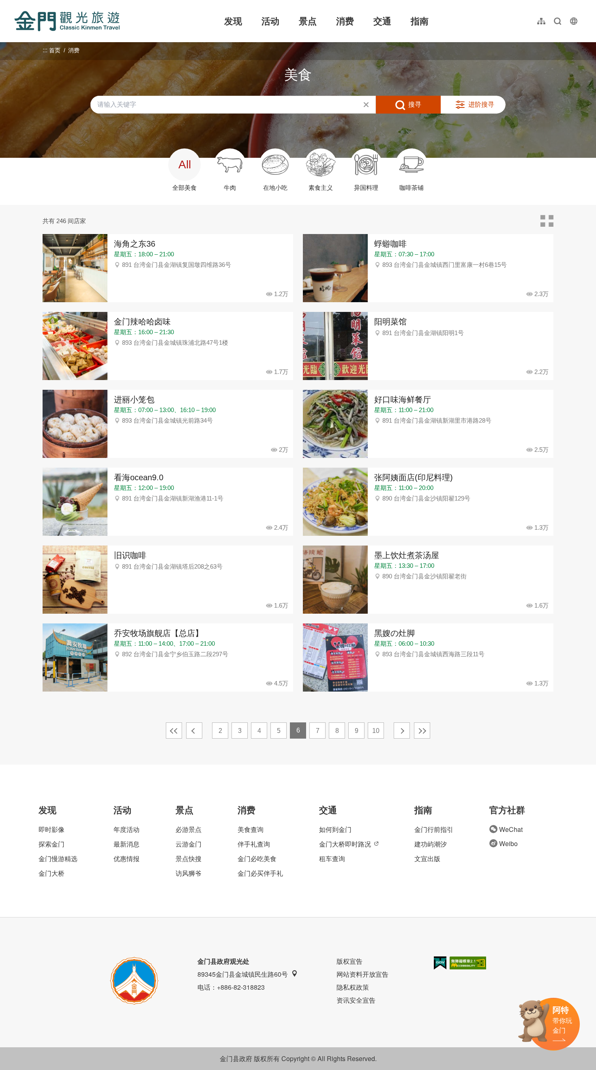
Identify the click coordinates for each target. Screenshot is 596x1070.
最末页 (422, 730)
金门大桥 (51, 873)
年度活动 (126, 829)
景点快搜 (189, 858)
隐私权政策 (353, 987)
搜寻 (414, 104)
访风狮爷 (189, 873)
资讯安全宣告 (356, 1000)
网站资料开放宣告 (362, 974)
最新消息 (126, 844)
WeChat (511, 829)
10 (375, 730)
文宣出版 (427, 858)
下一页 (402, 730)
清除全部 (366, 104)
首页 (54, 50)
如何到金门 (335, 829)
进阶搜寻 (481, 104)
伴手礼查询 (254, 844)
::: (16, 4)
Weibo (508, 843)
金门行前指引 (433, 829)
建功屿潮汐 (430, 844)
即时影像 (51, 829)
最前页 (174, 730)
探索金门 (51, 844)
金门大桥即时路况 (345, 844)
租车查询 (332, 858)
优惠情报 (126, 858)
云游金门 (189, 844)
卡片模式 (546, 221)
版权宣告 (349, 961)
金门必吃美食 (257, 858)
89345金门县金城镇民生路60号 (242, 974)
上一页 (194, 730)
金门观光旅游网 (67, 21)
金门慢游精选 (58, 858)
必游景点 (189, 829)
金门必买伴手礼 (260, 873)
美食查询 (251, 829)
